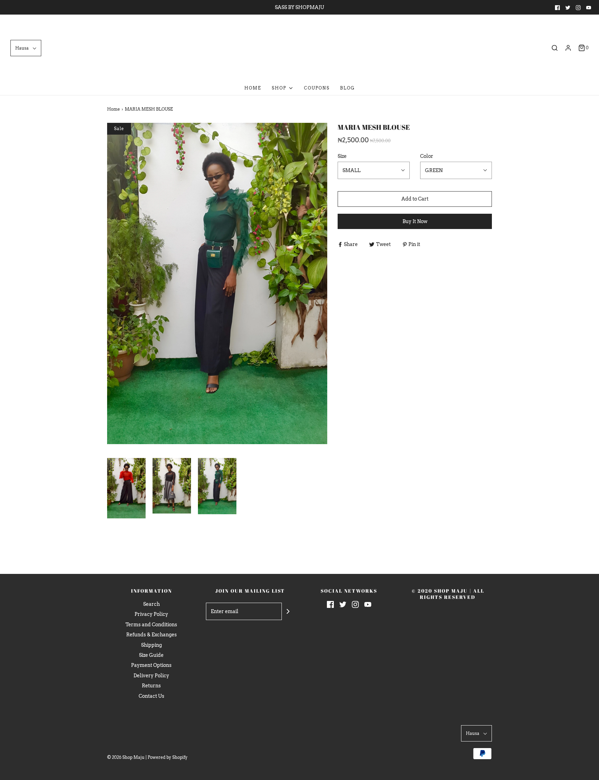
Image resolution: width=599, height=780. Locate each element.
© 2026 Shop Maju (126, 757)
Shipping (151, 645)
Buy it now (414, 221)
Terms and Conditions (151, 624)
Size (342, 156)
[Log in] (568, 47)
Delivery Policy (151, 675)
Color (426, 156)
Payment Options (151, 665)
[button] (25, 48)
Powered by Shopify (168, 757)
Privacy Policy (151, 614)
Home (252, 88)
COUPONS (317, 88)
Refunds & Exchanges (151, 634)
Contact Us (151, 696)
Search (151, 604)
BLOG (347, 88)
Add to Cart (414, 199)
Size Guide (151, 655)
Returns (151, 685)
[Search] (554, 47)
